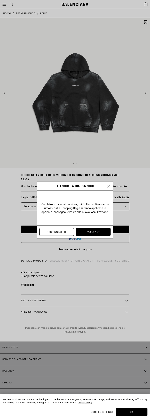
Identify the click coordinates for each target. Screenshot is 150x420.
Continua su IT (56, 231)
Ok (131, 411)
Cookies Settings (102, 411)
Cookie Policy (85, 402)
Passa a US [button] (93, 231)
